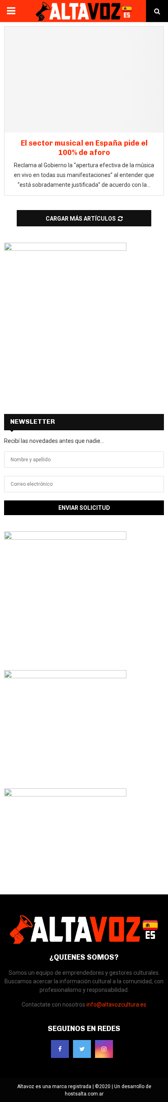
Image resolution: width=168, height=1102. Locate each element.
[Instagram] (104, 1049)
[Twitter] (82, 1049)
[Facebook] (60, 1049)
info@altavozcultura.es (116, 1004)
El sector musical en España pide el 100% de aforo (84, 148)
